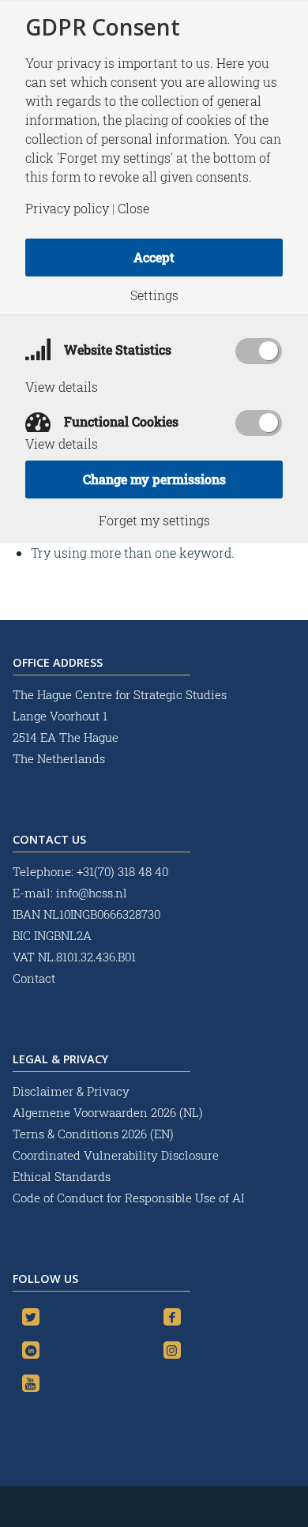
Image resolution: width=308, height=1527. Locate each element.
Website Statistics (116, 349)
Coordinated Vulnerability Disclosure (116, 1155)
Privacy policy (67, 208)
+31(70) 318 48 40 (122, 871)
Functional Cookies (119, 421)
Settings (154, 295)
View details (61, 387)
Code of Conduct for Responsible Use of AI (128, 1197)
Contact (34, 978)
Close (133, 208)
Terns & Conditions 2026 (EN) (95, 1133)
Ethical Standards (62, 1176)
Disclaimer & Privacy (71, 1091)
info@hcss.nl (91, 893)
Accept (154, 257)
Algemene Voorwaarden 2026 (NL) (109, 1112)
